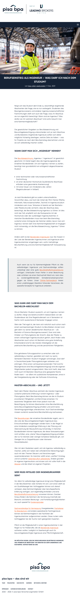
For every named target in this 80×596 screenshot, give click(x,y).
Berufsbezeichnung (25, 158)
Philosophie (11, 583)
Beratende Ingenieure (49, 528)
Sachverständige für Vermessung (27, 508)
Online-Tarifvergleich (48, 280)
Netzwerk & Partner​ (40, 583)
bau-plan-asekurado (36, 86)
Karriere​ (29, 583)
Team (3, 583)
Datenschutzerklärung (18, 589)
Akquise (17, 464)
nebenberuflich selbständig (39, 459)
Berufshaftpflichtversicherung (51, 270)
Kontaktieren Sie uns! (30, 544)
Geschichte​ (20, 583)
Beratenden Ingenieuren (40, 237)
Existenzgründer (37, 502)
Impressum (5, 589)
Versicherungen (40, 540)
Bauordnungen (23, 418)
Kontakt (30, 589)
